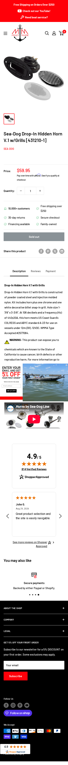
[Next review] (60, 517)
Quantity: (9, 190)
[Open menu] (5, 33)
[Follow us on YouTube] (26, 705)
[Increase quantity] (40, 191)
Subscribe (15, 676)
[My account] (54, 33)
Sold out (34, 236)
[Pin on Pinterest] (48, 251)
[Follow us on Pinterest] (19, 705)
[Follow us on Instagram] (13, 705)
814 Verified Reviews (34, 469)
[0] (61, 33)
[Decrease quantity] (21, 191)
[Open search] (47, 33)
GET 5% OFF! (11, 391)
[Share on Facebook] (41, 251)
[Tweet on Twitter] (54, 251)
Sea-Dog (9, 148)
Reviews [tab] (36, 271)
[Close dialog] (66, 365)
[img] (34, 463)
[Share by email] (61, 251)
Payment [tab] (51, 271)
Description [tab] (19, 271)
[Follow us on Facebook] (6, 705)
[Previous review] (8, 517)
